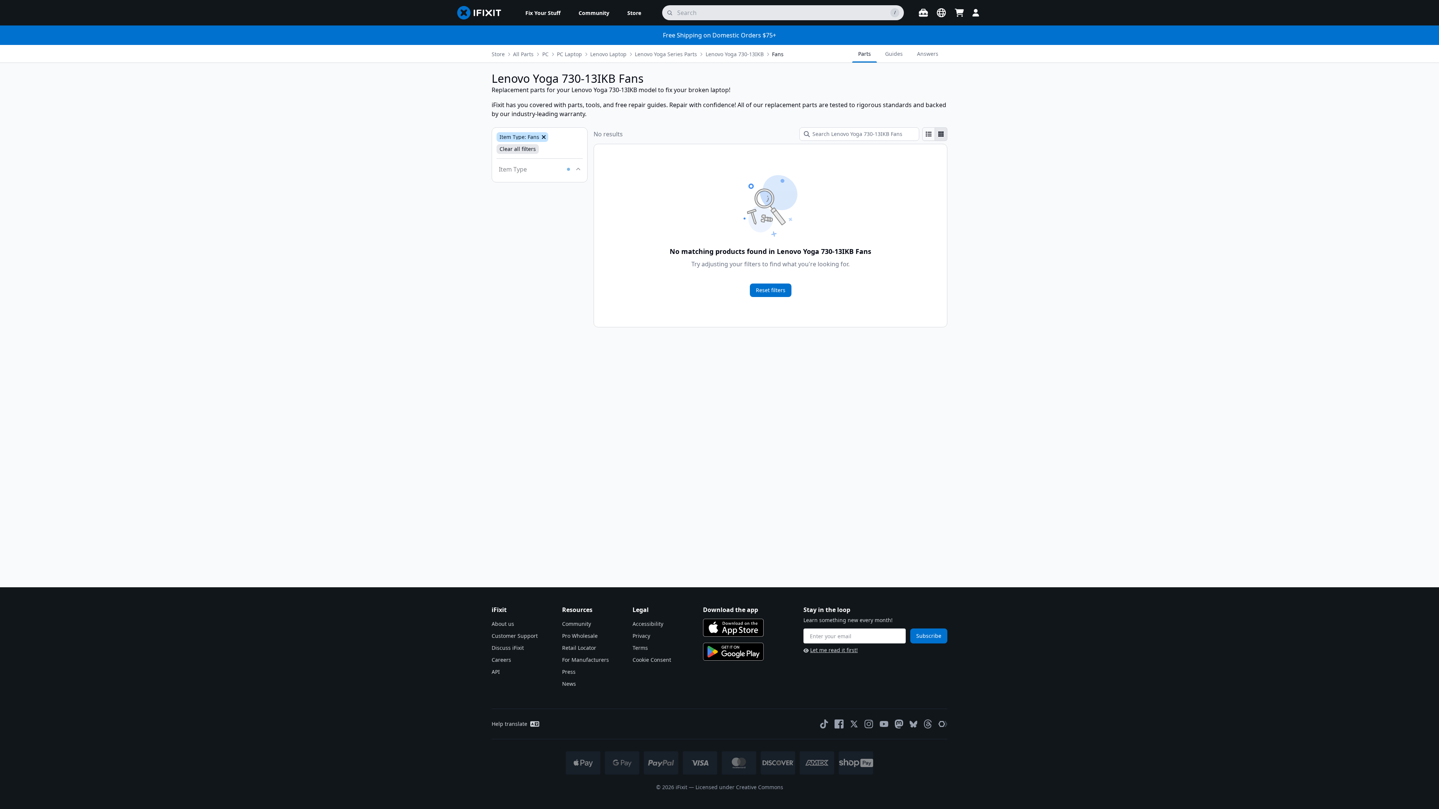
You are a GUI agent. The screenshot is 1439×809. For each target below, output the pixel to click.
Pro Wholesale (580, 635)
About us (503, 623)
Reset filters (770, 290)
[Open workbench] (923, 12)
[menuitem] (543, 12)
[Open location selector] (941, 12)
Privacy (641, 635)
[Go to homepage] (482, 12)
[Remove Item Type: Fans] (543, 137)
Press (569, 671)
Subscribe (928, 635)
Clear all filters (518, 148)
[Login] (976, 13)
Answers (927, 53)
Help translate (509, 723)
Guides (894, 53)
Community (576, 623)
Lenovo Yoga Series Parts (666, 54)
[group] (934, 134)
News (569, 683)
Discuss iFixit (508, 647)
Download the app (730, 610)
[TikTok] (824, 723)
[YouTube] (884, 723)
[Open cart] (959, 12)
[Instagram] (869, 723)
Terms (640, 647)
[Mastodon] (899, 723)
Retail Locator (579, 647)
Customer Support (515, 635)
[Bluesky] (913, 724)
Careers (501, 659)
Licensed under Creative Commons (739, 787)
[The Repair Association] (942, 723)
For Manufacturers (585, 659)
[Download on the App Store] (733, 628)
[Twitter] (854, 723)
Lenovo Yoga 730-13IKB (735, 54)
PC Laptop (569, 54)
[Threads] (927, 723)
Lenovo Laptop (608, 54)
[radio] (928, 134)
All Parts (523, 54)
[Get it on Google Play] (733, 652)
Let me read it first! (834, 650)
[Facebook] (839, 723)
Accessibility (648, 623)
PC (545, 54)
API (496, 671)
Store (498, 54)
